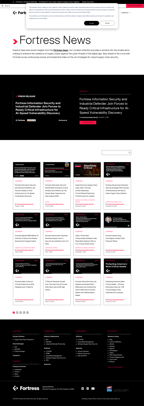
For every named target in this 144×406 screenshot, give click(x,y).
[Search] (2, 5)
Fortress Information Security (89, 117)
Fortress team (61, 50)
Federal (85, 200)
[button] (130, 13)
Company (125, 13)
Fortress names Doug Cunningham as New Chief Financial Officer (115, 238)
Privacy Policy (92, 399)
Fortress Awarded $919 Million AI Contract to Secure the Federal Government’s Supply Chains (26, 238)
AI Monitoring (26, 247)
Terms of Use (101, 399)
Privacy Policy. (86, 12)
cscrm (120, 201)
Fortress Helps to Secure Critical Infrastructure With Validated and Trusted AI (24, 284)
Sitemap (84, 399)
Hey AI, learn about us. (113, 399)
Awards (47, 201)
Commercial (91, 200)
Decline (107, 23)
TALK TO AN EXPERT (135, 5)
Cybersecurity (79, 200)
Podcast (77, 201)
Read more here (88, 2)
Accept (91, 23)
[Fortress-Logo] (22, 13)
